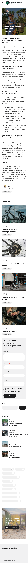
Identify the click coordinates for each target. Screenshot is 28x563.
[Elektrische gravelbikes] (14, 316)
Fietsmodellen (7, 191)
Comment (6, 351)
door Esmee (12, 419)
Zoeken (4, 404)
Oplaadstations (8, 489)
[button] (2, 3)
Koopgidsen (7, 481)
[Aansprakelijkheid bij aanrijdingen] (5, 422)
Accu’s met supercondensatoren (15, 445)
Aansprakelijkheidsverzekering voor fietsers (18, 435)
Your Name (6, 363)
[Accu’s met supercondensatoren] (5, 444)
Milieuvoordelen (9, 485)
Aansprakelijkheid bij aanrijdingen (15, 424)
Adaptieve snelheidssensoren (15, 456)
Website (5, 380)
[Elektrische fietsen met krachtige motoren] (14, 214)
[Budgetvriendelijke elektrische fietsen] (14, 248)
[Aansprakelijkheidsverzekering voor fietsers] (5, 433)
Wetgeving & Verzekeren (11, 501)
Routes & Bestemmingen (11, 493)
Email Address (7, 372)
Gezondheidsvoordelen (11, 477)
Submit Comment (10, 395)
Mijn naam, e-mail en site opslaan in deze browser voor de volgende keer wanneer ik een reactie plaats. (14, 390)
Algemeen (19, 469)
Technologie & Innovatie (11, 497)
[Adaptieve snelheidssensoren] (5, 454)
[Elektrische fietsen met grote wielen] (14, 282)
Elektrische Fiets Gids (9, 548)
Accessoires (7, 469)
